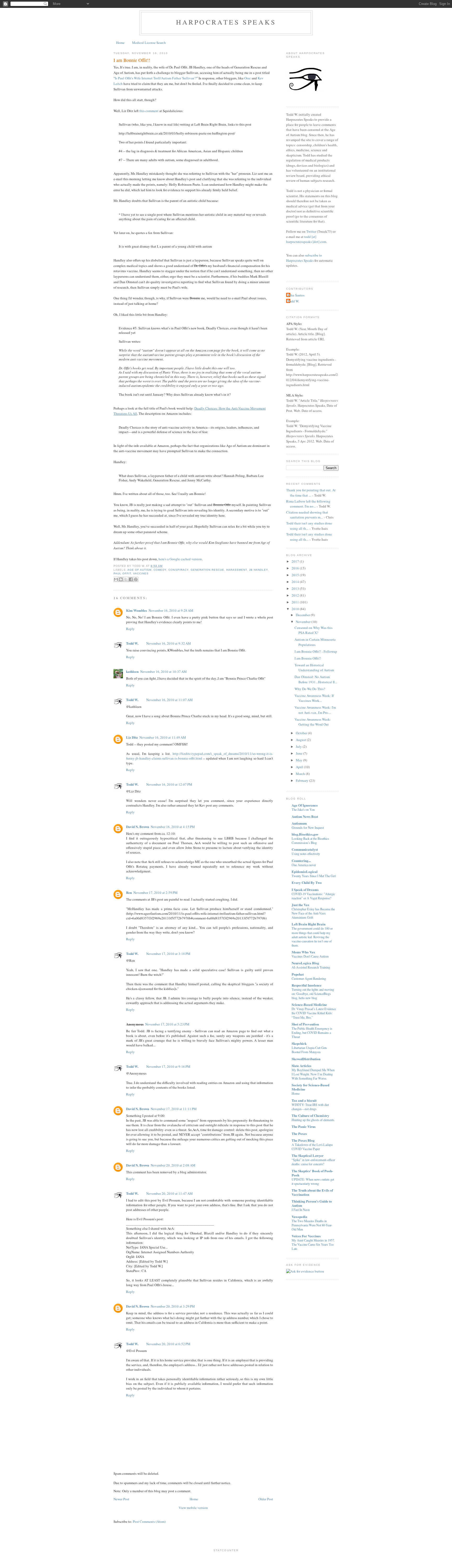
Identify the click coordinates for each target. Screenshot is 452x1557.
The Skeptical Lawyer (308, 1155)
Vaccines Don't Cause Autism (310, 956)
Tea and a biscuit (304, 1100)
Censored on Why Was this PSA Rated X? (313, 630)
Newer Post (121, 1499)
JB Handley (258, 569)
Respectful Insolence (306, 985)
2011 (295, 602)
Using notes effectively (306, 854)
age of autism (139, 569)
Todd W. (132, 643)
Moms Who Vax (303, 951)
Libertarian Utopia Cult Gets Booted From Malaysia (309, 1050)
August (301, 739)
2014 (295, 581)
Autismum (299, 823)
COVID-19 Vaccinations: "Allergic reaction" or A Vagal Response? (313, 896)
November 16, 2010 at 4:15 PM (173, 826)
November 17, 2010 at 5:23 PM (167, 1024)
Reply (130, 628)
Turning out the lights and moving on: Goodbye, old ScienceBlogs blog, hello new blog (313, 993)
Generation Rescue (207, 569)
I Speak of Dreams (305, 889)
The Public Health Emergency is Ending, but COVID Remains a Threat (312, 1032)
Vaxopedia (299, 1216)
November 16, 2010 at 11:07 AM (169, 699)
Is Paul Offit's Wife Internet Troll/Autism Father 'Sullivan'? (155, 78)
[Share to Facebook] (130, 579)
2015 (295, 575)
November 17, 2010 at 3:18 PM (168, 953)
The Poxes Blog (303, 1140)
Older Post (265, 1499)
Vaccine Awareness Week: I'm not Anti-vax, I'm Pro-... (315, 710)
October (301, 733)
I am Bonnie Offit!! (132, 60)
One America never (304, 865)
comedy (160, 569)
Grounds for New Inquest (308, 827)
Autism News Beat (305, 816)
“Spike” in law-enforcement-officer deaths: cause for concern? (313, 1162)
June (299, 753)
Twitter (311, 231)
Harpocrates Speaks (226, 22)
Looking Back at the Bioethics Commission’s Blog (310, 840)
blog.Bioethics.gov (305, 834)
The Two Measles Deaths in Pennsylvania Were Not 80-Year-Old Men (312, 1225)
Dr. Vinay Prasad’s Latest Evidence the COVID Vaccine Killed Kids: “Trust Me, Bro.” (314, 1013)
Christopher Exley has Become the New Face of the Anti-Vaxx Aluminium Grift (313, 913)
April (299, 767)
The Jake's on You (303, 809)
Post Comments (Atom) (149, 1521)
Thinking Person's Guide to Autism (312, 1203)
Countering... (301, 860)
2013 (295, 588)
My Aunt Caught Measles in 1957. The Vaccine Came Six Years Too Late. (313, 1244)
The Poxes (299, 1133)
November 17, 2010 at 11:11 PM (174, 1108)
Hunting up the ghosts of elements (313, 1120)
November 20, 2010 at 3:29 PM (173, 1306)
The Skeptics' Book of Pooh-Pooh (312, 1172)
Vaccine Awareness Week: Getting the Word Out (313, 722)
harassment (236, 569)
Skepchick (299, 1043)
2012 (295, 595)
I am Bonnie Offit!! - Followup (316, 651)
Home (120, 42)
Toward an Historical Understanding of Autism (314, 668)
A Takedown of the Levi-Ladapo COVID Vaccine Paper (312, 1146)
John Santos (295, 295)
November (303, 621)
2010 (295, 609)
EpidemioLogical (305, 871)
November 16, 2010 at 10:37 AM (163, 671)
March (300, 773)
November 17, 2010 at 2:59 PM (155, 892)
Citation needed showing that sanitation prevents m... (307, 515)
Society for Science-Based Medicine (310, 1087)
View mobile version (193, 1507)
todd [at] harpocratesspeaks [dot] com (306, 239)
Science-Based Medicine (309, 1004)
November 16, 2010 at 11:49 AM (162, 737)
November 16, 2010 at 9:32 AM (168, 643)
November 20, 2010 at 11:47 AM (169, 1193)
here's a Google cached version (180, 559)
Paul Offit (122, 573)
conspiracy (178, 569)
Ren (129, 892)
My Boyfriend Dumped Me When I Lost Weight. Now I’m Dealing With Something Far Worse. (313, 1074)
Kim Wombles (136, 610)
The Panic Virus (303, 1126)
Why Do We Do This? (310, 688)
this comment (149, 110)
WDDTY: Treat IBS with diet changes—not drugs (310, 1107)
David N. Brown (137, 826)
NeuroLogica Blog (305, 962)
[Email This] (115, 579)
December (303, 615)
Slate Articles (301, 1065)
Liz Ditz (132, 737)
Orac (247, 78)
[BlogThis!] (120, 579)
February (302, 780)
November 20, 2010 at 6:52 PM (168, 1344)
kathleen (132, 671)
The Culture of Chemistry (310, 1115)
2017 (295, 561)
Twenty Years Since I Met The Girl (314, 876)
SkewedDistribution (306, 1058)
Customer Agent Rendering (309, 978)
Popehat (298, 974)
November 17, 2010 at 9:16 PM (168, 1066)
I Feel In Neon (301, 1210)
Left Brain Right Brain (308, 924)
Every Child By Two (307, 882)
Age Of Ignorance (305, 805)
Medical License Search (149, 42)
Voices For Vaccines (306, 1235)
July (299, 746)
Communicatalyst (305, 849)
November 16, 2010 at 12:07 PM (169, 784)
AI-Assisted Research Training (311, 967)
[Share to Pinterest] (135, 579)
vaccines (141, 573)
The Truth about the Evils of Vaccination (312, 1192)
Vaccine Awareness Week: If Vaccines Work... (314, 698)
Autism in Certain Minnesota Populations (315, 642)
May (299, 760)
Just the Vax (300, 904)
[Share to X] (125, 579)
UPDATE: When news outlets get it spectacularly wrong (313, 1181)
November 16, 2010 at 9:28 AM (171, 610)
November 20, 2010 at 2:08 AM (173, 1165)
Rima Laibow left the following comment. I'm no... (308, 504)
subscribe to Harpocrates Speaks (304, 258)
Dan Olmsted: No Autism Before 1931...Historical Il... (316, 679)
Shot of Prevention (305, 1024)
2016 (295, 568)
